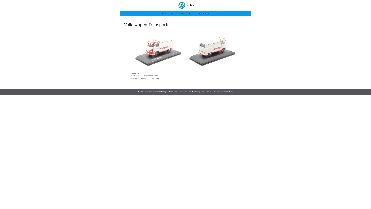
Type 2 (172, 13)
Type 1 (163, 13)
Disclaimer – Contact (202, 13)
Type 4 (189, 13)
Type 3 (180, 13)
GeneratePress (227, 92)
